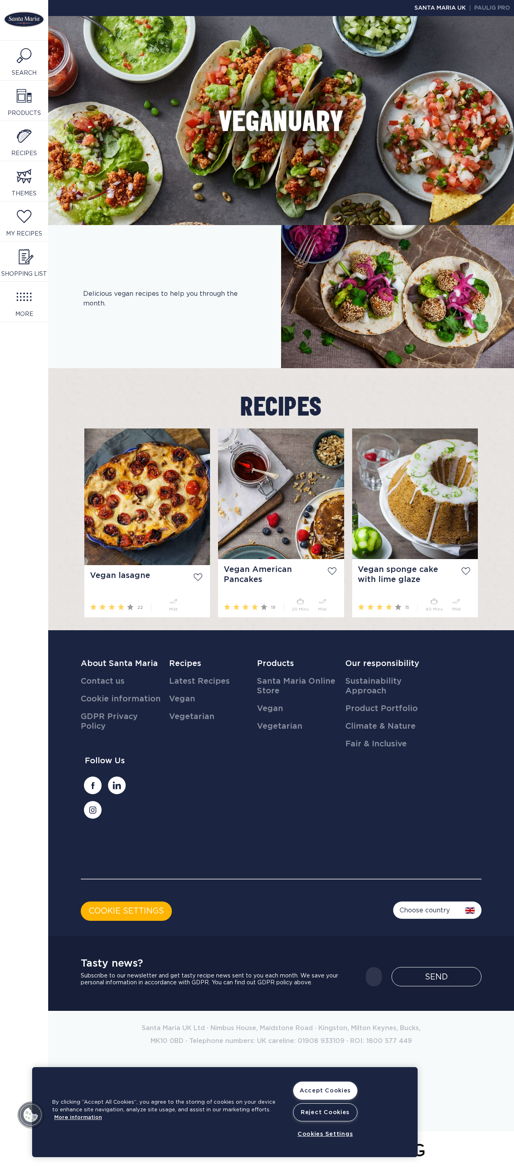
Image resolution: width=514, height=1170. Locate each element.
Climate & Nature (380, 726)
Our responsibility (382, 664)
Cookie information (121, 699)
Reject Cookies (325, 1112)
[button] (31, 1115)
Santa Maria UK (440, 8)
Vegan (182, 699)
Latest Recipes (199, 681)
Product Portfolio (381, 709)
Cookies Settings (325, 1134)
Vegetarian (191, 717)
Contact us (102, 681)
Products (275, 664)
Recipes (185, 664)
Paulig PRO (492, 8)
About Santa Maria (119, 664)
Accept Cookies (325, 1091)
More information (78, 1117)
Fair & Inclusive (376, 744)
